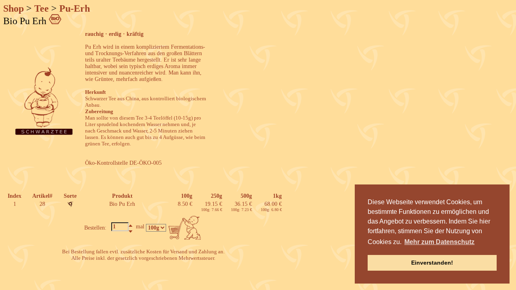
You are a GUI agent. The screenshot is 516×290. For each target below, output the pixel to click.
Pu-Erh (74, 8)
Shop (13, 8)
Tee (41, 8)
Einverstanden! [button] (432, 262)
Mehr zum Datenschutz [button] (439, 241)
